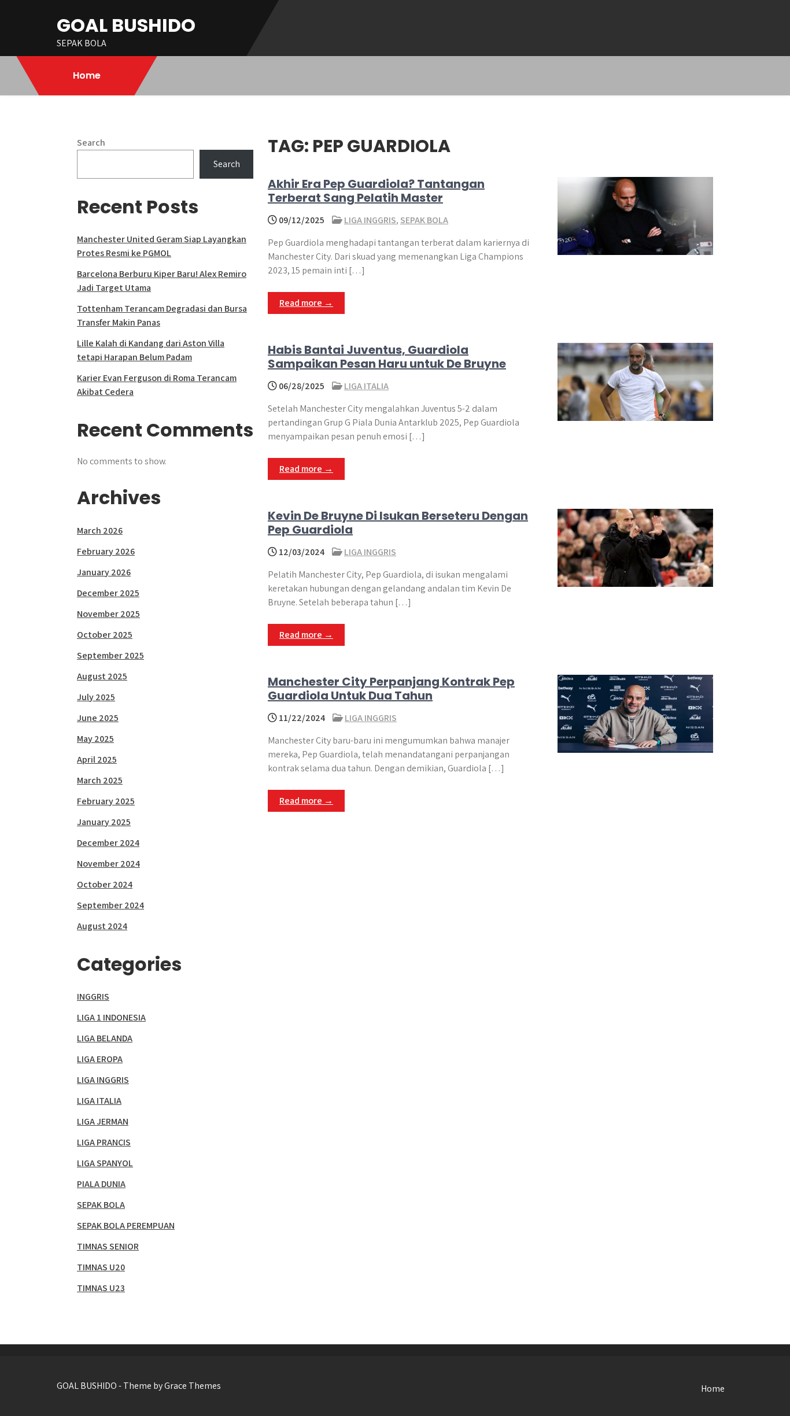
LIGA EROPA (100, 1059)
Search (91, 142)
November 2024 (108, 863)
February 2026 (106, 551)
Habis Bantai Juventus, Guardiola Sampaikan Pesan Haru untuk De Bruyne (387, 357)
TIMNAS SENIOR (108, 1246)
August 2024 (102, 926)
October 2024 (104, 884)
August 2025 (102, 676)
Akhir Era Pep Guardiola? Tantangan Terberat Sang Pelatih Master (376, 191)
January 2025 (104, 822)
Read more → (306, 303)
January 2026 (104, 572)
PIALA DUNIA (101, 1184)
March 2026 (100, 530)
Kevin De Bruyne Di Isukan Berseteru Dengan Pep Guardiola (398, 523)
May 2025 (95, 739)
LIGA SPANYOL (105, 1163)
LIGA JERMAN (102, 1121)
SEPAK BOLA (424, 220)
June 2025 (98, 718)
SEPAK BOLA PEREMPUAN (126, 1225)
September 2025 (110, 655)
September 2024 (110, 905)
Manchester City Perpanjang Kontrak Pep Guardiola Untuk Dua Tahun (391, 689)
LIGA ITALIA (366, 386)
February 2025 (106, 801)
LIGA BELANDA (104, 1038)
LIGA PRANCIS (104, 1142)
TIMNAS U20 (101, 1267)
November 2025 (108, 614)
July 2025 (96, 697)
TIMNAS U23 (101, 1288)
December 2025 (108, 593)
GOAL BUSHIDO (126, 25)
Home (87, 75)
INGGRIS (93, 996)
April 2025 (97, 759)
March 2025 (100, 780)
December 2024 (108, 843)
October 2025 (104, 634)
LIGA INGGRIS (370, 220)
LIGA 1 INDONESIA (111, 1017)
